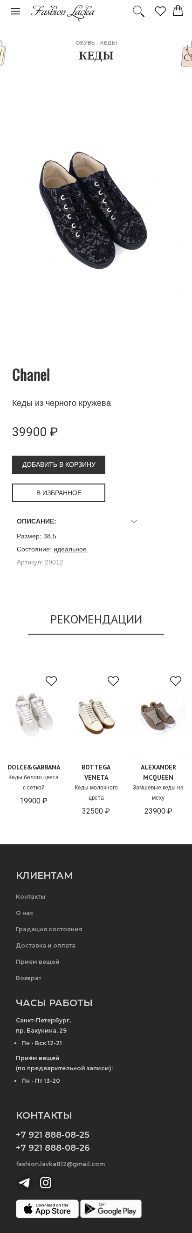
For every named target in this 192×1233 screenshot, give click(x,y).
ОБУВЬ (85, 43)
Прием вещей (38, 961)
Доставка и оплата (45, 945)
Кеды (108, 43)
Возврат (28, 977)
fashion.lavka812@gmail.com (60, 1163)
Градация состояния (49, 929)
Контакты (30, 896)
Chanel (31, 374)
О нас (25, 912)
